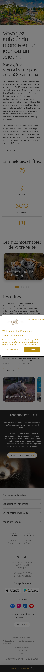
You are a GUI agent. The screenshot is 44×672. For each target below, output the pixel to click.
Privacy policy (32, 344)
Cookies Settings (14, 350)
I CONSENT (32, 350)
